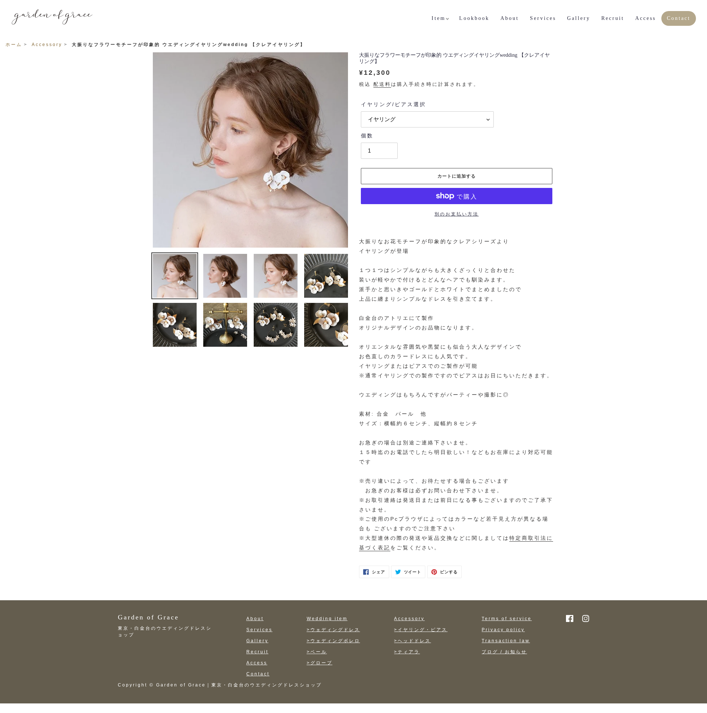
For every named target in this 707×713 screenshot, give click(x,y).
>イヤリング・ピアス (420, 629)
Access (256, 662)
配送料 (382, 84)
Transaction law (506, 640)
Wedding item (327, 618)
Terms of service (507, 618)
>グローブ (320, 662)
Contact (258, 674)
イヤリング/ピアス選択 (393, 104)
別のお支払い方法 (457, 214)
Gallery (257, 640)
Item (439, 18)
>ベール (317, 651)
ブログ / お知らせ (504, 651)
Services (259, 629)
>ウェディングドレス (333, 629)
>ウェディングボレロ (333, 640)
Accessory (47, 44)
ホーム (14, 44)
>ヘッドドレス (412, 640)
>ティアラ (407, 651)
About (255, 618)
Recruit (257, 651)
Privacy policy (503, 629)
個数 (367, 136)
